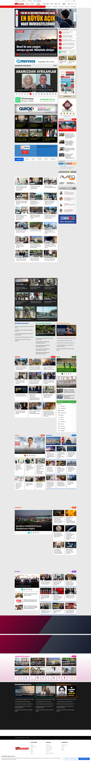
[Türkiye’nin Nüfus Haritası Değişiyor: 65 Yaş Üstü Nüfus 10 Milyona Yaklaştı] (61, 143)
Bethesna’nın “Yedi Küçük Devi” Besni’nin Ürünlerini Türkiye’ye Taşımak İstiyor (68, 44)
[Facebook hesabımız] (30, 737)
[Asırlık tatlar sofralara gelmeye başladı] (36, 133)
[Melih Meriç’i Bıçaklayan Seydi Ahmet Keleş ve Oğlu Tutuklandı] (49, 375)
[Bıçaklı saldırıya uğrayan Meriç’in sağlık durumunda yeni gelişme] (35, 406)
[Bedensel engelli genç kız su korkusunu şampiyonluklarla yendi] (60, 398)
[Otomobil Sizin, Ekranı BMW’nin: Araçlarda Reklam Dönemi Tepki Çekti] (58, 545)
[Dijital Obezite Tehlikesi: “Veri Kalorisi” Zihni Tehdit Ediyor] (40, 479)
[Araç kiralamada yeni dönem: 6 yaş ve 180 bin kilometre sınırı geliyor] (61, 448)
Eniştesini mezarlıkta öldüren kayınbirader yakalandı (68, 48)
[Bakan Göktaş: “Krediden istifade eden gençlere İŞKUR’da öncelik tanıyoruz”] (58, 577)
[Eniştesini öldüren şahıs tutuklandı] (25, 312)
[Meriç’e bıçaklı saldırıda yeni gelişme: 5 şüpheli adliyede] (21, 406)
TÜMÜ (55, 65)
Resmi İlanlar (64, 4)
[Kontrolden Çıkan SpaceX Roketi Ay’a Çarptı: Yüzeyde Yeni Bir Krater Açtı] (58, 528)
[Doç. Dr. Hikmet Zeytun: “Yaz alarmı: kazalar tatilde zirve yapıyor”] (19, 479)
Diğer (69, 3)
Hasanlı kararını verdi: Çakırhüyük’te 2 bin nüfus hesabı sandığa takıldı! (68, 40)
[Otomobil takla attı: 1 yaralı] (47, 312)
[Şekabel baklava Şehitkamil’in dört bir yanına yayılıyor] (36, 119)
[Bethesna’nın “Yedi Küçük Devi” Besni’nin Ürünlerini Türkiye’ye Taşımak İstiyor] (21, 133)
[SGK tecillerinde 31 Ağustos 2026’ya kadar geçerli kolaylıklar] (71, 448)
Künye (62, 748)
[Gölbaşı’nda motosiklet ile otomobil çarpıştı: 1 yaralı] (36, 296)
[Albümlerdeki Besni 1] (72, 58)
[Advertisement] (9, 24)
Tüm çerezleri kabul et (84, 758)
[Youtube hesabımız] (74, 1)
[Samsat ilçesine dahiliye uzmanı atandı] (29, 479)
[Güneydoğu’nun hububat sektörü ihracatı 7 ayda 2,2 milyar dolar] (50, 133)
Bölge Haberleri (38, 4)
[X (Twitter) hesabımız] (71, 1)
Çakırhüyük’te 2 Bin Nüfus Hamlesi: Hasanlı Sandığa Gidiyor (67, 36)
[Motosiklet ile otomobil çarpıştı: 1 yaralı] (36, 282)
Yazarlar (47, 751)
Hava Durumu (48, 745)
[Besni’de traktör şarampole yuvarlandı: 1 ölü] (50, 296)
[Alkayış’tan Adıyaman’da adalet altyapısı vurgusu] (19, 597)
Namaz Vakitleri (49, 746)
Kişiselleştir (67, 758)
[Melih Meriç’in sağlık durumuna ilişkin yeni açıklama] (61, 150)
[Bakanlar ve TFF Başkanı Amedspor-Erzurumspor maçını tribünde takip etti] (60, 392)
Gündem (27, 3)
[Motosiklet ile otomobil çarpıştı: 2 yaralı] (50, 282)
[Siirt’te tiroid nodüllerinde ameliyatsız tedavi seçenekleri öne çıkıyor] (29, 461)
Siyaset (51, 3)
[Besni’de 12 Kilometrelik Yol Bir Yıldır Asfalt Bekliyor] (58, 606)
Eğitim (48, 3)
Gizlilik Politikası (64, 745)
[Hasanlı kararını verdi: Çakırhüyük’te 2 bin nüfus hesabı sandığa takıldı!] (45, 18)
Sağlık (56, 3)
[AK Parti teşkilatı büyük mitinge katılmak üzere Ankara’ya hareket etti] (70, 606)
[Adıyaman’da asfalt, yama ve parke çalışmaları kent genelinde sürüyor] (21, 362)
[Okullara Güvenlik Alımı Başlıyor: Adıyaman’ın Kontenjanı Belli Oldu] (61, 156)
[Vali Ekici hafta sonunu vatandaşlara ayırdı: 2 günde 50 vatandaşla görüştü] (46, 606)
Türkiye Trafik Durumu (50, 753)
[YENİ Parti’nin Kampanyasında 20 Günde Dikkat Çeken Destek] (19, 603)
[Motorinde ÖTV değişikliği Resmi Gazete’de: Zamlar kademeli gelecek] (61, 478)
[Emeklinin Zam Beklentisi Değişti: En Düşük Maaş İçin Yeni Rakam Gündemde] (50, 478)
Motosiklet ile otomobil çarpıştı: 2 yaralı (23, 6)
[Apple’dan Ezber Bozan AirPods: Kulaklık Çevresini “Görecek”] (70, 545)
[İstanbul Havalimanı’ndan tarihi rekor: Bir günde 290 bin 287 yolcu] (50, 448)
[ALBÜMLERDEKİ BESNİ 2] (63, 58)
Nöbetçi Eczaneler (49, 748)
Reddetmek (75, 758)
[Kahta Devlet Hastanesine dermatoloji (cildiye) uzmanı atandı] (19, 461)
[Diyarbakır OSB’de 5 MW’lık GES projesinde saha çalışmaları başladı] (50, 119)
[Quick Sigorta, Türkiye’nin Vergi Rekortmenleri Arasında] (71, 463)
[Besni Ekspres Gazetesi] (19, 4)
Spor (59, 3)
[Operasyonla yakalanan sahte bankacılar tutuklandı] (21, 296)
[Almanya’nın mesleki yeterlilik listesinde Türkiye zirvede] (49, 389)
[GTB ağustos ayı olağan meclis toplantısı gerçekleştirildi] (21, 119)
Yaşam (32, 242)
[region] (45, 758)
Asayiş (44, 3)
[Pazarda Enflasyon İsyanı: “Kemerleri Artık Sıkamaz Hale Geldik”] (61, 463)
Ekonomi (32, 3)
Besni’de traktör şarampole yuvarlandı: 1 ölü (67, 32)
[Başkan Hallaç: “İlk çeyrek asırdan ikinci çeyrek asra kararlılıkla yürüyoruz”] (70, 591)
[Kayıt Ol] (72, 4)
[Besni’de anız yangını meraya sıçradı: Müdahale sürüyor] (21, 282)
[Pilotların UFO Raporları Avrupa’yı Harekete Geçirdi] (21, 389)
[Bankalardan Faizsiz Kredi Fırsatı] (71, 478)
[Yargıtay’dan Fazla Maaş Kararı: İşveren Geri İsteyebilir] (50, 463)
